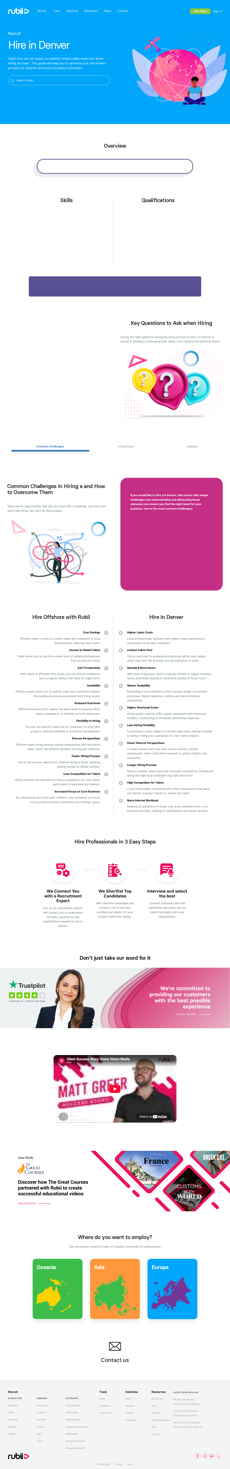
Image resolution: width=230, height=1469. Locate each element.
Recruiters (13, 1405)
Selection (12, 1426)
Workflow (41, 1419)
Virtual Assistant (73, 1405)
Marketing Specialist (75, 1441)
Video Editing (71, 1412)
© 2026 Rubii (103, 1464)
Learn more (57, 1309)
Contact (123, 10)
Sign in (217, 11)
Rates (107, 10)
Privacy (118, 1464)
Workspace (42, 1405)
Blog (154, 1427)
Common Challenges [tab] (50, 446)
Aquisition (130, 1405)
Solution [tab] (192, 446)
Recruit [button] (41, 10)
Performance (105, 1413)
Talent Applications (161, 1420)
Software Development (76, 1426)
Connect (41, 1412)
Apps (39, 1434)
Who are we (157, 1398)
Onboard (129, 1413)
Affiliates (156, 1413)
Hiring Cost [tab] (125, 446)
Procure (40, 1426)
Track (56, 10)
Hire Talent (200, 11)
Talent (11, 1412)
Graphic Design (72, 1419)
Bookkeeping (71, 1434)
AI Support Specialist (75, 1448)
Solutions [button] (72, 10)
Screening (13, 1419)
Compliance (105, 1405)
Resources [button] (91, 10)
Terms (130, 1464)
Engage (11, 1434)
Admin (102, 1398)
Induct (40, 1441)
